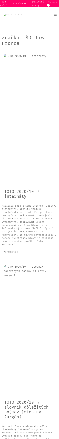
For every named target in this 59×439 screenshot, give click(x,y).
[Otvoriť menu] (55, 15)
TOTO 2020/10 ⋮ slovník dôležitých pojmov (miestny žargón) (26, 409)
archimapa (19, 3)
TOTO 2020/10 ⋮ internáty (22, 194)
